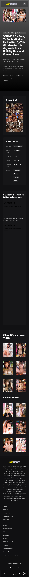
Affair (15, 181)
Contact (5, 506)
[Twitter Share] (10, 567)
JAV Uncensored (7, 528)
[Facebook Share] (14, 567)
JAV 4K (5, 525)
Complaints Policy (8, 516)
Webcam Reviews (7, 551)
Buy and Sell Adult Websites (10, 555)
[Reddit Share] (18, 567)
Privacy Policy (7, 513)
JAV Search (6, 535)
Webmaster (6, 519)
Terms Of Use (6, 509)
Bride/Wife (17, 170)
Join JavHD (14, 573)
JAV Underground (8, 541)
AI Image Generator (8, 548)
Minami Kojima (18, 146)
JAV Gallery (6, 532)
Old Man (16, 177)
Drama (16, 173)
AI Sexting (5, 545)
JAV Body (5, 538)
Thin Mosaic (17, 150)
